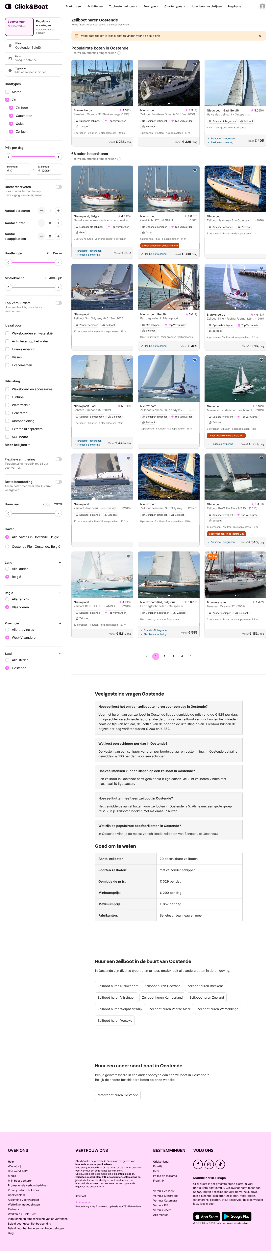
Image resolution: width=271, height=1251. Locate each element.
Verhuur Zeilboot (164, 1191)
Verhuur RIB (160, 1205)
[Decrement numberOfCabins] (41, 223)
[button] (102, 103)
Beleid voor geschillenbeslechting (29, 1223)
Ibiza (156, 1171)
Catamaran (24, 116)
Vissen (17, 357)
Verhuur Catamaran (165, 1200)
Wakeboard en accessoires (32, 389)
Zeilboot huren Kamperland (162, 997)
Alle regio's (20, 599)
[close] (260, 36)
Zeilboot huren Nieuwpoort (118, 986)
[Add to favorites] (128, 64)
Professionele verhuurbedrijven (28, 1185)
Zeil (14, 100)
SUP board (20, 437)
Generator (19, 413)
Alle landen (20, 569)
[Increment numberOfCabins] (58, 223)
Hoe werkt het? (18, 1171)
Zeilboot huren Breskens (205, 986)
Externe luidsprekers (27, 429)
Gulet (20, 124)
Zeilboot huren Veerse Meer (169, 1009)
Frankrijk (158, 1180)
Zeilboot (22, 108)
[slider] (8, 156)
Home (74, 24)
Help (11, 1161)
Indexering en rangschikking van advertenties (37, 1218)
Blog (11, 1233)
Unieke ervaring (24, 349)
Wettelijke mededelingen (24, 1204)
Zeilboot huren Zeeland (206, 997)
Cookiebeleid (16, 1195)
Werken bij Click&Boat (22, 1214)
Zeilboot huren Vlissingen (116, 997)
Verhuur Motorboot (165, 1195)
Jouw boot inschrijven (206, 6)
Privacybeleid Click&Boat (24, 1190)
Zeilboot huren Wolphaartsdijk (120, 1009)
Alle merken (160, 1214)
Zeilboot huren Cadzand (162, 986)
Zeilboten (99, 24)
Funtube (18, 397)
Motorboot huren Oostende (118, 1095)
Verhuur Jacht (162, 1210)
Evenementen (22, 365)
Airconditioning (23, 421)
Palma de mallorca (165, 1175)
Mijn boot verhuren (20, 1180)
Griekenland (161, 1161)
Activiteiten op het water (30, 341)
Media (12, 1175)
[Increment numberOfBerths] (58, 236)
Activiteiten (95, 6)
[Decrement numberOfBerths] (41, 236)
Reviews (80, 1196)
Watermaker (21, 405)
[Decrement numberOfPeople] (41, 210)
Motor (16, 92)
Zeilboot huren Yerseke (115, 1020)
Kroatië (157, 1166)
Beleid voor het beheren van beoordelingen (36, 1228)
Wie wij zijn (15, 1166)
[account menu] (262, 6)
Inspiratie (234, 6)
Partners (13, 1209)
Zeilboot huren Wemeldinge (217, 1009)
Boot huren (73, 6)
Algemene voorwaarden (23, 1199)
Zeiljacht (22, 132)
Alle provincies (23, 630)
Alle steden (20, 660)
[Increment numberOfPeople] (58, 210)
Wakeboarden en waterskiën (33, 333)
